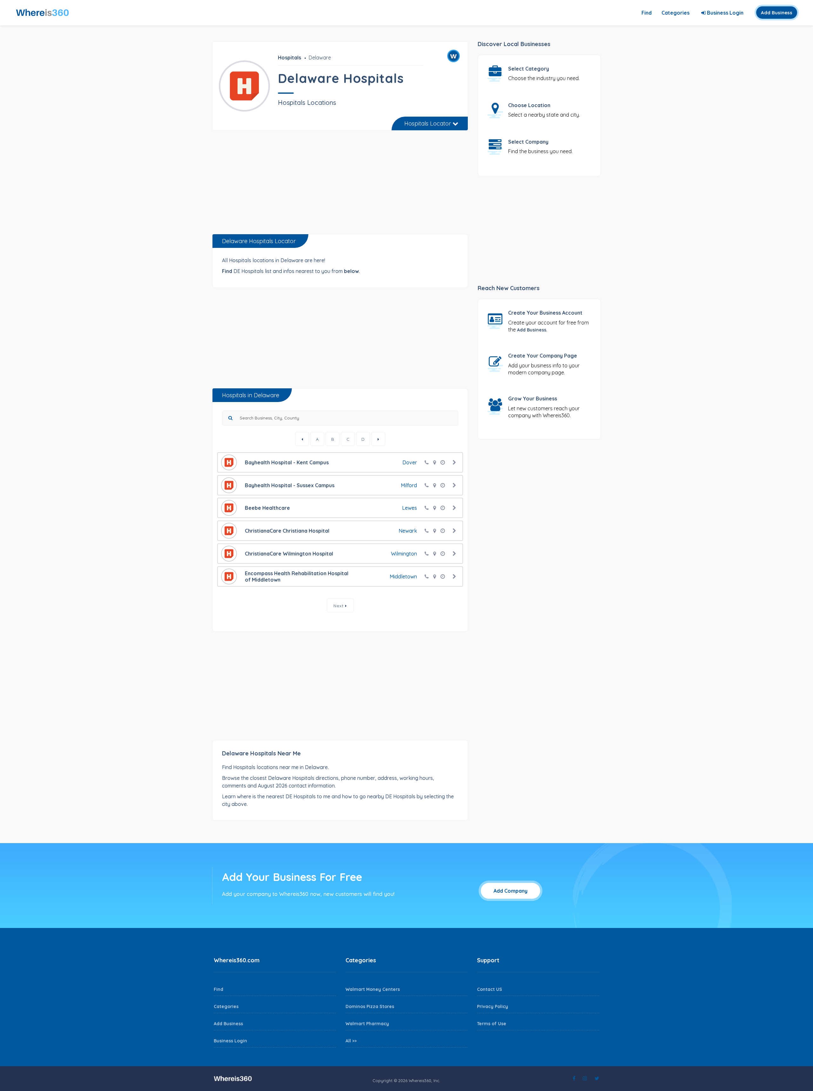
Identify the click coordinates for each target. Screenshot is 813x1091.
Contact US (489, 989)
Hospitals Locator (428, 123)
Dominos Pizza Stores (370, 1006)
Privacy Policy (492, 1006)
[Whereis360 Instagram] (585, 1078)
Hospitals (289, 57)
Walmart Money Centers (373, 989)
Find (647, 13)
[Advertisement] (340, 184)
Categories (675, 13)
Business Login (724, 13)
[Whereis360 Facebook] (574, 1078)
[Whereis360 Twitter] (597, 1078)
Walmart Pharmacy (367, 1023)
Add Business (776, 13)
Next (339, 605)
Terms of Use (491, 1023)
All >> (351, 1041)
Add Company (510, 891)
